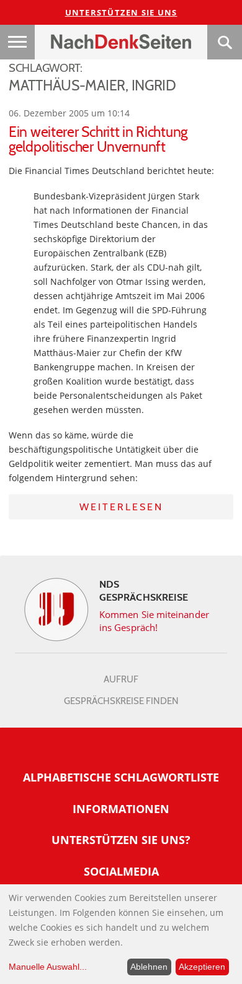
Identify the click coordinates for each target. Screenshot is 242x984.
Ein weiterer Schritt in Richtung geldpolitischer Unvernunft (98, 139)
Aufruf (121, 679)
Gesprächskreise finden (121, 701)
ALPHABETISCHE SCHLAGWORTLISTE (121, 777)
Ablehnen (149, 967)
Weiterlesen (121, 507)
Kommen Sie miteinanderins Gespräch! (154, 621)
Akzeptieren (202, 967)
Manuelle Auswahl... (48, 967)
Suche (224, 42)
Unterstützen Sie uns (121, 12)
